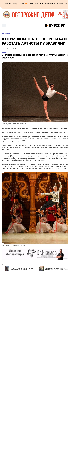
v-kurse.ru (27, 3)
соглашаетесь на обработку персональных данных (20, 5)
